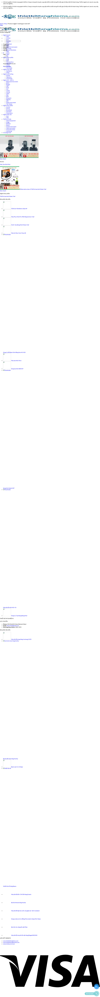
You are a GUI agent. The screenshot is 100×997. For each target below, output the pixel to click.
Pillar (7, 51)
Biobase (8, 123)
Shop (5, 23)
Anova (8, 108)
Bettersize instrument (12, 81)
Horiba (8, 75)
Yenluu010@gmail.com (13, 625)
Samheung (9, 131)
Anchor (8, 107)
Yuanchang (9, 78)
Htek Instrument (10, 128)
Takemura (8, 77)
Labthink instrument (11, 47)
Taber (7, 54)
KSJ (7, 89)
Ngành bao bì (6, 35)
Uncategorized (7, 132)
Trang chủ (6, 44)
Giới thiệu (6, 45)
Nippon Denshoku (11, 50)
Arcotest (8, 41)
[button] (3, 53)
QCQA (8, 92)
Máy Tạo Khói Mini (5, 164)
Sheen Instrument (11, 102)
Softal (7, 53)
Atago (8, 122)
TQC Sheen (9, 104)
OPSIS (8, 65)
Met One (8, 63)
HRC (7, 86)
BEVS (7, 83)
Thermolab (9, 68)
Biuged (8, 84)
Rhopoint (8, 98)
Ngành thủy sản (7, 114)
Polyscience (9, 113)
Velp (7, 117)
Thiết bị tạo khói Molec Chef (7, 196)
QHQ (7, 93)
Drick (7, 45)
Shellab (8, 66)
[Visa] (50, 995)
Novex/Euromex (10, 129)
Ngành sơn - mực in (8, 80)
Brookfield (9, 110)
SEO (7, 101)
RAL (7, 95)
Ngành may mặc (7, 69)
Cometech (9, 44)
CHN (7, 42)
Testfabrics (9, 71)
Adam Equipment (11, 120)
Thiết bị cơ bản (7, 119)
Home (1, 23)
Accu (7, 39)
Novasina (8, 111)
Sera (7, 116)
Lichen (8, 90)
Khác (7, 87)
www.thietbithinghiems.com (10, 941)
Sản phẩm (6, 47)
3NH (7, 36)
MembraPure (9, 62)
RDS (7, 96)
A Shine (8, 38)
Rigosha (8, 99)
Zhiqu (7, 72)
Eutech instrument (11, 126)
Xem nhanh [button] (3, 159)
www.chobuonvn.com (9, 944)
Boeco (8, 125)
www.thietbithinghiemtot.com (11, 942)
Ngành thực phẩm (8, 105)
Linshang (8, 48)
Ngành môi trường (8, 74)
